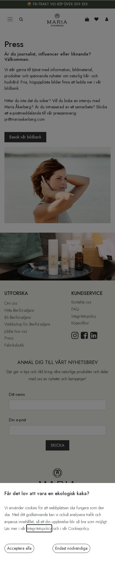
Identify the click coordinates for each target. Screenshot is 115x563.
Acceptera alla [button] (19, 548)
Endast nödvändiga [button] (71, 548)
